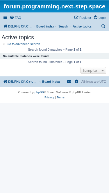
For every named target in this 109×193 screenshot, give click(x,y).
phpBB (39, 92)
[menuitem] (15, 17)
